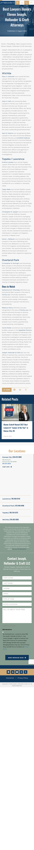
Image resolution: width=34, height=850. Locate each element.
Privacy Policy (23, 678)
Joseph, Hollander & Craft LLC (12, 352)
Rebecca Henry (7, 308)
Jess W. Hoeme (7, 133)
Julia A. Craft (6, 101)
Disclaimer (10, 678)
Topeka (6, 159)
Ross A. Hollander (8, 76)
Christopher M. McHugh (10, 263)
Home (3, 44)
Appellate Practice (25, 330)
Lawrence (18, 159)
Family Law (6, 295)
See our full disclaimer (19, 549)
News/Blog (11, 44)
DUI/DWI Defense (23, 138)
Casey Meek (6, 189)
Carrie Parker (6, 328)
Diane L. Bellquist (8, 239)
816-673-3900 (6, 463)
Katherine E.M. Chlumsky (11, 290)
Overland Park (10, 260)
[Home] (7, 2)
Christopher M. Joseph (10, 212)
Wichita (6, 73)
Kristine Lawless (8, 162)
